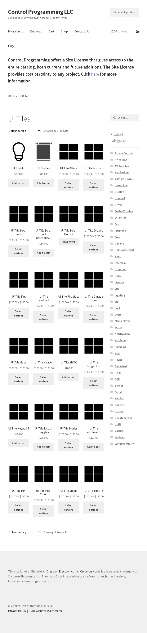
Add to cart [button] (18, 183)
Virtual (119, 431)
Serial (118, 392)
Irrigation (120, 269)
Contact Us (81, 31)
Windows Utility (124, 443)
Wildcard (120, 437)
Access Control (124, 153)
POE (117, 353)
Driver (118, 205)
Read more (68, 241)
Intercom (120, 263)
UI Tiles (119, 411)
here (95, 74)
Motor (118, 327)
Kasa (118, 276)
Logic (118, 314)
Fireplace (120, 230)
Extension (121, 217)
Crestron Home (90, 571)
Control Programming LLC (40, 11)
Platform (120, 340)
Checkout (35, 31)
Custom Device (124, 179)
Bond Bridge (122, 172)
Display (119, 192)
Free (117, 237)
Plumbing (120, 347)
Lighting (120, 295)
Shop (64, 31)
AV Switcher (122, 166)
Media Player (122, 321)
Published (121, 366)
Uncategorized (123, 418)
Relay (118, 372)
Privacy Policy (17, 611)
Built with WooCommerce (46, 611)
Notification (122, 334)
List (117, 301)
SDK (117, 379)
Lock (117, 308)
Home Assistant (124, 250)
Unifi (118, 424)
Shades (119, 398)
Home (15, 96)
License (119, 282)
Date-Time (121, 185)
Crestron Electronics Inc (62, 571)
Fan (117, 224)
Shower (119, 405)
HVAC (118, 256)
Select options (69, 185)
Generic (119, 243)
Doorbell (120, 198)
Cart (51, 31)
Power (118, 359)
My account (15, 31)
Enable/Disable (124, 211)
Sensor (119, 385)
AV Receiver (121, 159)
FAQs (11, 46)
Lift (117, 288)
